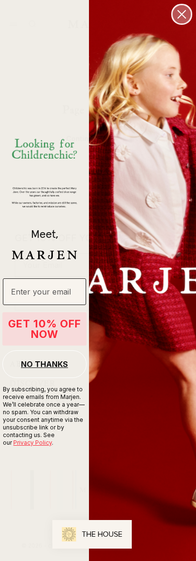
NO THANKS (44, 364)
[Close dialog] (181, 14)
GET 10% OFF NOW (44, 328)
